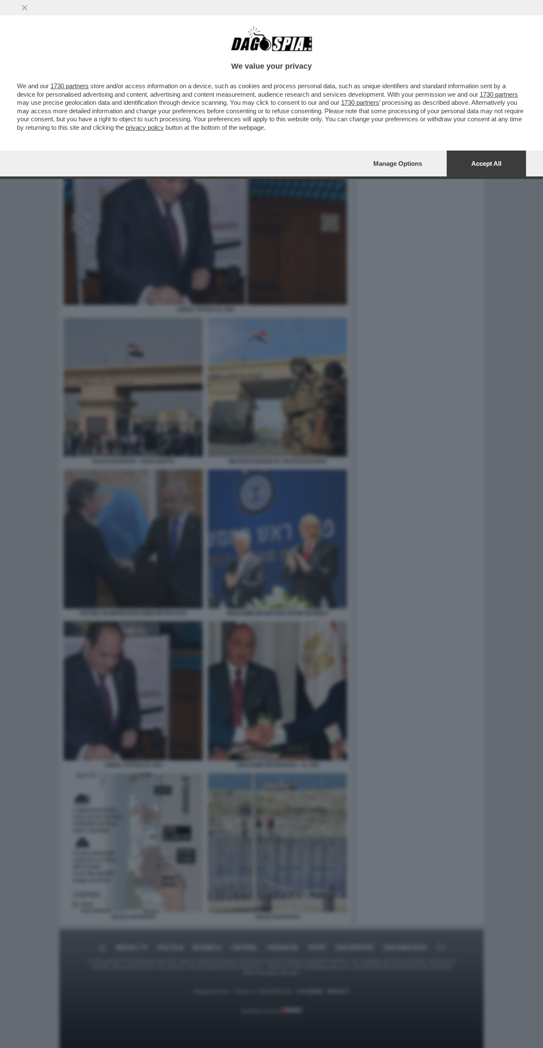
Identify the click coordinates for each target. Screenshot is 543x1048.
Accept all (486, 163)
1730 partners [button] (69, 85)
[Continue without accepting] (24, 7)
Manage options (397, 163)
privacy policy (145, 127)
